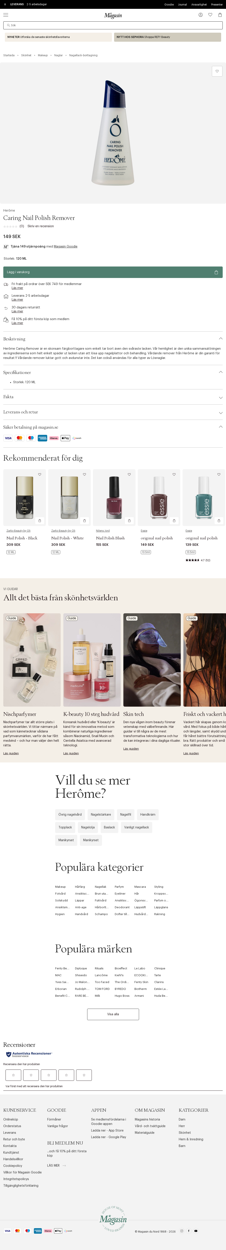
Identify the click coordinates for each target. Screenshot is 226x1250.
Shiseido (81, 975)
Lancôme (101, 975)
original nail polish (157, 538)
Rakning (159, 914)
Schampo (101, 914)
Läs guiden (11, 753)
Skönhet (185, 1132)
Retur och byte (14, 1139)
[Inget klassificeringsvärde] (11, 227)
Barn (182, 1146)
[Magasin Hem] (113, 15)
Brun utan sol (103, 893)
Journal (182, 4)
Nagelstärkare (101, 814)
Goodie (169, 4)
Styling (158, 886)
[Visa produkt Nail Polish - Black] (24, 497)
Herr (182, 1126)
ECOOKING (142, 975)
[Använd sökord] (8, 25)
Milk (97, 995)
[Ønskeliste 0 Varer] (210, 14)
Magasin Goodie (65, 246)
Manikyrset (66, 840)
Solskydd (61, 900)
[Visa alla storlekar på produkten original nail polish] (146, 552)
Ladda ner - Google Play (108, 1137)
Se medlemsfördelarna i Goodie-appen (108, 1122)
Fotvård (60, 893)
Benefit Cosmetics (67, 995)
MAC (58, 975)
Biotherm (140, 988)
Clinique (159, 968)
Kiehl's (119, 975)
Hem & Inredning (191, 1139)
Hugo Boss (122, 995)
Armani (139, 995)
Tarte (157, 975)
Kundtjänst (11, 1152)
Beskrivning (14, 339)
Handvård (81, 914)
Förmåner (54, 1119)
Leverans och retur (20, 412)
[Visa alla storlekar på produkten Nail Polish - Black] (10, 552)
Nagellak (100, 886)
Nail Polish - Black (22, 538)
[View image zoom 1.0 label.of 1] (113, 133)
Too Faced (102, 982)
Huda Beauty (162, 995)
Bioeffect (121, 968)
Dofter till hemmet (127, 914)
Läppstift (140, 907)
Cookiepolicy (12, 1165)
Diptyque (81, 968)
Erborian (61, 988)
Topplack (65, 827)
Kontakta (10, 1146)
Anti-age (81, 907)
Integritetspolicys (16, 1179)
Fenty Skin (141, 982)
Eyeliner (120, 893)
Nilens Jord (103, 530)
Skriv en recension (41, 226)
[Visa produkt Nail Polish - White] (69, 497)
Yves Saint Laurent (67, 982)
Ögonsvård (142, 900)
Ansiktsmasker (65, 907)
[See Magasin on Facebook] (189, 1231)
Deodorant (122, 907)
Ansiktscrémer (85, 893)
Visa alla (113, 1014)
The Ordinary (123, 982)
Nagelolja (88, 827)
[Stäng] (182, 672)
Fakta (8, 397)
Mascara (140, 886)
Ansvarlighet (199, 4)
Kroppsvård (162, 893)
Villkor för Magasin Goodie (22, 1172)
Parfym (119, 886)
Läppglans (161, 907)
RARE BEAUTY (84, 995)
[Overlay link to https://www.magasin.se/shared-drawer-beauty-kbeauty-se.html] (92, 660)
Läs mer (53, 1165)
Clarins (159, 982)
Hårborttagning (105, 907)
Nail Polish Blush (110, 538)
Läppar (79, 900)
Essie (144, 530)
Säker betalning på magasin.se (30, 427)
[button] (200, 15)
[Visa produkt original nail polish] (159, 497)
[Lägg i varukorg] (39, 520)
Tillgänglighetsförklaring (20, 1185)
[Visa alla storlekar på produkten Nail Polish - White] (55, 552)
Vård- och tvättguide (150, 1126)
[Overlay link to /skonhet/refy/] (167, 37)
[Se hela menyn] (5, 14)
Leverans (9, 1132)
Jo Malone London (87, 982)
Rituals (99, 968)
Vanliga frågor (57, 1126)
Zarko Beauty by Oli (18, 530)
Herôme (9, 210)
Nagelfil (125, 814)
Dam (182, 1119)
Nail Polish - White (67, 538)
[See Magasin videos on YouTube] (196, 1231)
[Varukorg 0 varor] (220, 14)
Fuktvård (100, 900)
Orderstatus (12, 1126)
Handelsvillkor (13, 1159)
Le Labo (139, 968)
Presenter (217, 4)
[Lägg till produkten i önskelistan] (217, 71)
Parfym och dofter (166, 900)
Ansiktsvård (123, 900)
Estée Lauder (163, 988)
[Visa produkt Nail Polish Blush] (114, 497)
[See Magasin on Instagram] (182, 1231)
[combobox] (113, 25)
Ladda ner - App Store (107, 1130)
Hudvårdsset (142, 914)
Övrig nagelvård (70, 814)
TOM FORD (102, 988)
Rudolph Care (84, 988)
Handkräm (147, 814)
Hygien (60, 914)
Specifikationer (17, 372)
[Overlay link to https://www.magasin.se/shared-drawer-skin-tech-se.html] (152, 660)
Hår (136, 893)
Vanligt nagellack (136, 827)
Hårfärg (80, 886)
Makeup (60, 886)
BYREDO (120, 988)
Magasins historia (147, 1119)
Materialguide (144, 1132)
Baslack (109, 827)
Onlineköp (10, 1119)
